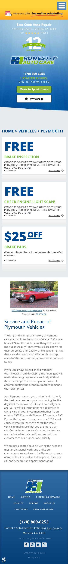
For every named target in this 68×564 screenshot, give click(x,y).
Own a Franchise (43, 509)
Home (8, 131)
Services (25, 496)
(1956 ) (44, 32)
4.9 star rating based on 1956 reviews (35, 538)
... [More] (26, 167)
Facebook (26, 544)
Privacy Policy (34, 557)
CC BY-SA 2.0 (41, 314)
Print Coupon (54, 171)
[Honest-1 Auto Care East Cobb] (34, 60)
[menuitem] (11, 497)
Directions (21, 509)
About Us (49, 503)
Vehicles (27, 131)
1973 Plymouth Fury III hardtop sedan (27, 310)
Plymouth (52, 131)
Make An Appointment (34, 89)
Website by (34, 553)
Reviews (33, 503)
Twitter (38, 544)
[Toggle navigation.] (61, 6)
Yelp (44, 544)
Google (32, 544)
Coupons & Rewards (48, 496)
